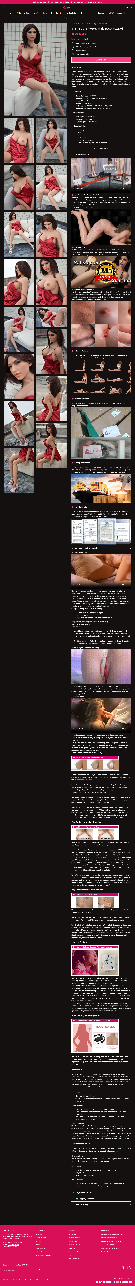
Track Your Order (73, 1251)
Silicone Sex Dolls (41, 1248)
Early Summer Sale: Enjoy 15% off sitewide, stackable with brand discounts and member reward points (67, 2)
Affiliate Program (41, 1251)
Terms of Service (73, 1258)
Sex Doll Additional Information (111, 1241)
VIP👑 (38, 1244)
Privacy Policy (72, 1248)
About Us (39, 1234)
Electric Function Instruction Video (112, 1234)
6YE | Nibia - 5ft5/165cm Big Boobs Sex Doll (92, 24)
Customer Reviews (41, 1237)
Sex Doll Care (105, 1251)
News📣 (38, 1241)
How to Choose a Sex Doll (109, 1237)
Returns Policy (72, 1241)
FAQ (69, 1255)
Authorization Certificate (43, 1255)
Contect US (72, 1234)
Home (73, 24)
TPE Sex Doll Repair (107, 1244)
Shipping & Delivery (74, 1244)
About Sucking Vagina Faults (110, 1248)
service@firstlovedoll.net (14, 1242)
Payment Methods (74, 1237)
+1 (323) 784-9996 (13, 1244)
